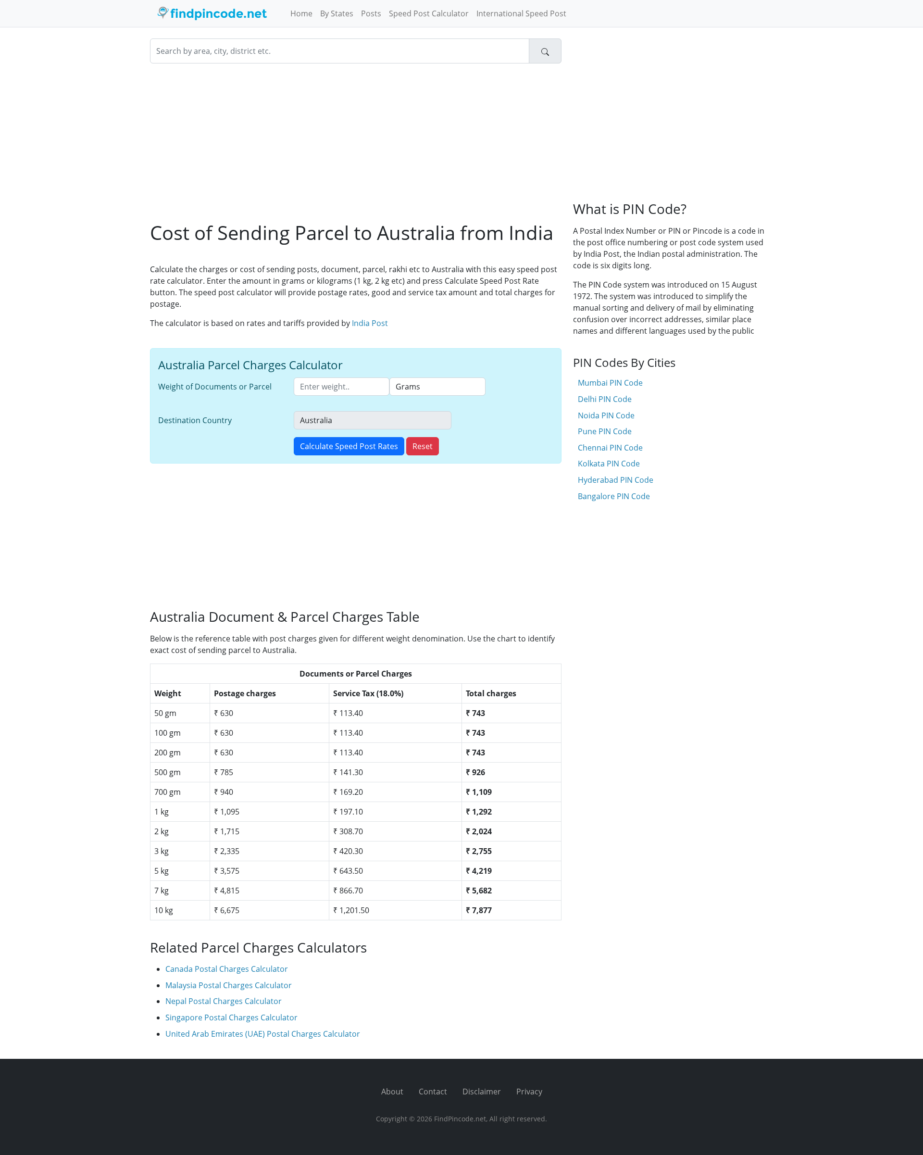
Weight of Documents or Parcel (215, 386)
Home (301, 13)
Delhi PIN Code (605, 399)
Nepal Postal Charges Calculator (223, 1001)
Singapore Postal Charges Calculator (231, 1017)
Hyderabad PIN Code (615, 480)
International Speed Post (521, 13)
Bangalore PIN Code (614, 496)
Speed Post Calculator (429, 13)
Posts (371, 13)
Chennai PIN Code (610, 447)
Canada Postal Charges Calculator (226, 969)
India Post (370, 323)
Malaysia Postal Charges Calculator (228, 985)
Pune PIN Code (605, 431)
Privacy (529, 1091)
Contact (433, 1091)
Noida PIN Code (606, 415)
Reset (422, 446)
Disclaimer (481, 1091)
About (392, 1091)
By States (336, 13)
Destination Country (195, 420)
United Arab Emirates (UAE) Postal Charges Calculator (262, 1034)
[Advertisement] (355, 142)
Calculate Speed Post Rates (349, 446)
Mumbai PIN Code (610, 382)
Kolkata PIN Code (609, 463)
